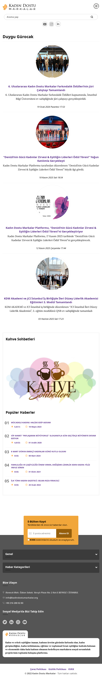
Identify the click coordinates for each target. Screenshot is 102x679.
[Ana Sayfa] (19, 10)
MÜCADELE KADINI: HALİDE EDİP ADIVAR (31, 424)
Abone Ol (64, 533)
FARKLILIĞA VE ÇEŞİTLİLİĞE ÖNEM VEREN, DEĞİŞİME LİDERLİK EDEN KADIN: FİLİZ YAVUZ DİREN (50, 468)
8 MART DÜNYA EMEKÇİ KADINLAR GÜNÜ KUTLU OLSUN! (38, 453)
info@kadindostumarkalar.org (22, 597)
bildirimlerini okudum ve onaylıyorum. (52, 539)
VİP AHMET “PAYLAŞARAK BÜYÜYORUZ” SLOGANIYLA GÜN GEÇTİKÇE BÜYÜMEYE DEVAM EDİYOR (53, 439)
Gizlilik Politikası (57, 669)
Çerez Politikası (38, 669)
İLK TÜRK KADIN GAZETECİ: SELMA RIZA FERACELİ (35, 482)
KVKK (71, 669)
